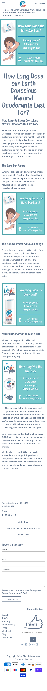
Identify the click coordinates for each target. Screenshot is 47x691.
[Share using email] (16, 514)
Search (5, 615)
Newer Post (23, 534)
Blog (4, 634)
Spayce (28, 659)
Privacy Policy (8, 624)
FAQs (4, 627)
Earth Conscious (32, 656)
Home (5, 9)
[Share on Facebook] (3, 514)
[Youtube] (33, 644)
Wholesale (7, 631)
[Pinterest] (30, 644)
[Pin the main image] (9, 514)
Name (4, 549)
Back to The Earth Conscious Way (23, 528)
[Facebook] (26, 644)
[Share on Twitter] (6, 514)
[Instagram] (37, 644)
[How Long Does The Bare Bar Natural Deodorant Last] (23, 234)
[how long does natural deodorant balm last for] (23, 402)
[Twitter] (22, 644)
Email (4, 559)
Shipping (6, 621)
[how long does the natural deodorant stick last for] (23, 304)
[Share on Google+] (12, 514)
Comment (6, 569)
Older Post (23, 522)
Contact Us (7, 637)
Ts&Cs (5, 618)
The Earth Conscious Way (21, 9)
